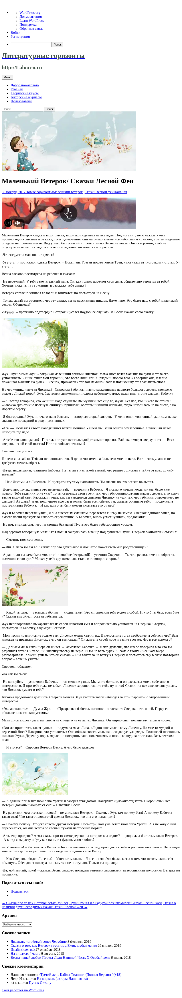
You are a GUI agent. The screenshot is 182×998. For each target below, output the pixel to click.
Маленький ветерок (68, 192)
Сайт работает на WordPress (23, 990)
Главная (17, 89)
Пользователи (21, 101)
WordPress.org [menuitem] (30, 12)
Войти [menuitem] (15, 32)
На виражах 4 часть (25, 953)
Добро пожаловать (25, 85)
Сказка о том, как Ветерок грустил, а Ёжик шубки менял (54, 945)
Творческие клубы (25, 93)
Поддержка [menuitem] (28, 24)
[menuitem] (95, 44)
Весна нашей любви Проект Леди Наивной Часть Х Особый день (60, 957)
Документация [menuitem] (31, 16)
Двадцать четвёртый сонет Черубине (39, 941)
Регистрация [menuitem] (20, 36)
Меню (7, 77)
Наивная (120, 192)
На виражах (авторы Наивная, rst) (62, 978)
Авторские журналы (26, 97)
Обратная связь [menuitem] (31, 28)
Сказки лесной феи (99, 192)
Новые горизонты (39, 192)
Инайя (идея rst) (23, 949)
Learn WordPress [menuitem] (32, 20)
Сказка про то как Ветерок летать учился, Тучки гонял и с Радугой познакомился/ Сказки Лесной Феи (82, 903)
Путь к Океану (40, 982)
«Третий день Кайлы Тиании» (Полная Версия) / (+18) (80, 974)
